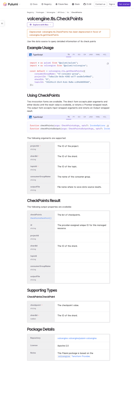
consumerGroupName (40, 176)
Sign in (112, 4)
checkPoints (36, 215)
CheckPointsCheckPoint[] (40, 218)
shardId (33, 156)
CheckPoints (76, 12)
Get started (124, 4)
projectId (34, 146)
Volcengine (51, 12)
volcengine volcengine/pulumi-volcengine (77, 338)
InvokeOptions (97, 125)
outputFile (35, 187)
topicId (33, 166)
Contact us (100, 4)
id (31, 225)
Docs (35, 4)
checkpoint (35, 305)
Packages (40, 12)
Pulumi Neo (63, 4)
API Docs (61, 12)
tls (68, 12)
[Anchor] (85, 18)
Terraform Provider (74, 356)
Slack (77, 4)
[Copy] (107, 63)
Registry (48, 4)
